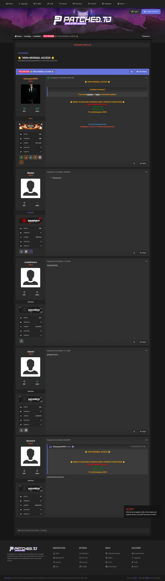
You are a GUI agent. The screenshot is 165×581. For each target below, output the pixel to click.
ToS (56, 567)
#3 (146, 261)
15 (40, 496)
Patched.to (146, 36)
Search (64, 4)
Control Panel (139, 553)
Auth (51, 4)
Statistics (85, 553)
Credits (38, 4)
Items (136, 567)
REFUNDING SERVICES (82, 45)
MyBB (147, 578)
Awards (93, 4)
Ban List (84, 558)
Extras (122, 4)
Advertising (112, 567)
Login (135, 12)
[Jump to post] (73, 447)
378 (40, 134)
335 (40, 407)
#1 (146, 78)
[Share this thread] (131, 72)
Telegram (107, 4)
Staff (57, 553)
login (98, 94)
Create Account (152, 12)
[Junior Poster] (40, 157)
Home (10, 4)
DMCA (110, 558)
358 (40, 138)
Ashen (135, 578)
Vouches (78, 4)
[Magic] (35, 157)
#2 (146, 172)
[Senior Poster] (30, 251)
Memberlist (59, 558)
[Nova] (21, 162)
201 (40, 317)
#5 (146, 440)
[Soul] (21, 157)
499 (40, 228)
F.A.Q (110, 562)
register (90, 94)
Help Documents (114, 553)
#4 (146, 350)
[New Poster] (30, 157)
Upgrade (24, 4)
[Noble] (26, 157)
